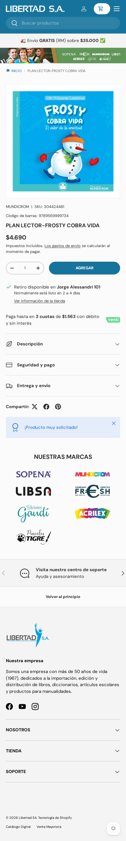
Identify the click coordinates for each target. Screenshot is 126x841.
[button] (102, 8)
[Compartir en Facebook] (46, 406)
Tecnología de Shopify (55, 818)
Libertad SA (28, 818)
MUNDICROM (17, 206)
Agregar (84, 267)
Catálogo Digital (18, 827)
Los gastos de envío (63, 245)
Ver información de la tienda (39, 300)
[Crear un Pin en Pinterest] (58, 406)
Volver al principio (63, 596)
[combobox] (63, 23)
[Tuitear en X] (34, 406)
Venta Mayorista (49, 827)
